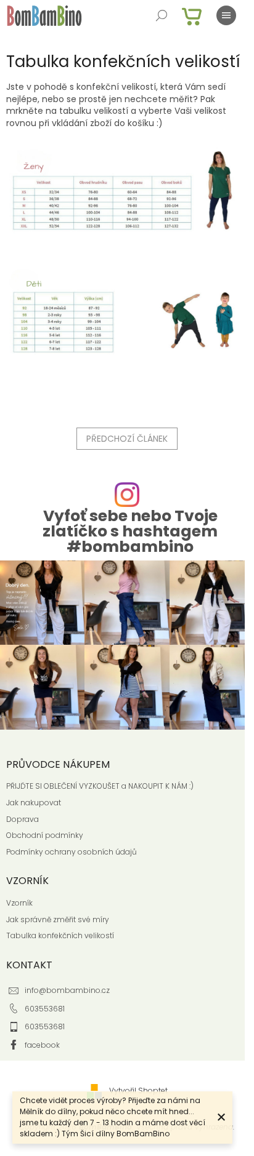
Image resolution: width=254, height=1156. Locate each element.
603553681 (45, 1008)
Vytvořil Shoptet (138, 1090)
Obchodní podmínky (44, 835)
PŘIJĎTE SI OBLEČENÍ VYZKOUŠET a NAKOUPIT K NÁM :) (100, 786)
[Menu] (226, 15)
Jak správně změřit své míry (57, 920)
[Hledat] (161, 15)
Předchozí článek (127, 439)
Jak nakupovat (33, 803)
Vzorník (19, 903)
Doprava (22, 819)
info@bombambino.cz (67, 990)
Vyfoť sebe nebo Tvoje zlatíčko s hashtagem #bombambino (130, 531)
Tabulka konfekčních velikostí (60, 936)
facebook (42, 1045)
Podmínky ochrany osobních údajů (71, 852)
